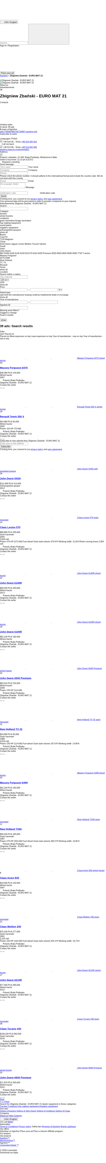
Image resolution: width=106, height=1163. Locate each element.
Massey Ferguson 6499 (14, 782)
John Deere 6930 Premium (15, 678)
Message (30, 187)
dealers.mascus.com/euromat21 (14, 149)
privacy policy (37, 199)
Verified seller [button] (6, 125)
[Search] (48, 34)
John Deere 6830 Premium (15, 1077)
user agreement (55, 199)
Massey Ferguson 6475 (14, 367)
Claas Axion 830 (9, 878)
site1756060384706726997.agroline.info (18, 132)
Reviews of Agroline (51, 1126)
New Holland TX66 (11, 829)
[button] (53, 59)
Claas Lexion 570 (10, 527)
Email (31, 181)
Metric (10, 1122)
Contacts (18, 1116)
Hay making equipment (29, 1106)
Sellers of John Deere (26, 1111)
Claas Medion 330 (10, 926)
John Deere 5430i (10, 478)
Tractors (4, 1106)
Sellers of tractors (8, 1111)
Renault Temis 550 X (12, 416)
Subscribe (5, 447)
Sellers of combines (46, 1111)
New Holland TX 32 (11, 729)
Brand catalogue (68, 1126)
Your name (33, 167)
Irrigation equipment (49, 1106)
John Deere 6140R (11, 583)
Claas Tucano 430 (10, 1028)
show (3, 320)
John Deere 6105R (11, 631)
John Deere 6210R (11, 980)
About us (4, 1116)
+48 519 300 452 (29, 142)
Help (11, 1116)
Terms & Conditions (9, 1126)
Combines (13, 1106)
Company (32, 170)
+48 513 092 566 (29, 147)
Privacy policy (24, 1126)
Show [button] (18, 142)
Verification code (47, 193)
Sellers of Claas (62, 1111)
